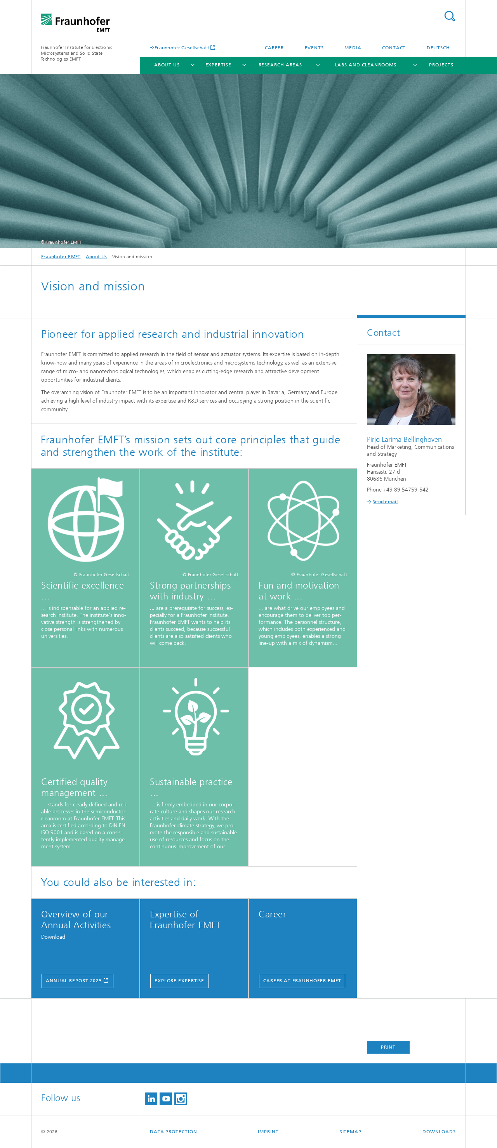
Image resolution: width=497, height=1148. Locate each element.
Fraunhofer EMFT (61, 256)
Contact (394, 47)
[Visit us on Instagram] (180, 1098)
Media (352, 47)
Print (388, 1047)
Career (274, 47)
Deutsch (438, 47)
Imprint (268, 1131)
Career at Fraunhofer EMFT (302, 980)
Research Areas (280, 65)
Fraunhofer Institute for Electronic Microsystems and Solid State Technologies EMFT (77, 53)
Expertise (218, 65)
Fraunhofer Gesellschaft (182, 47)
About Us (167, 65)
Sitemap (350, 1131)
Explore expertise (179, 980)
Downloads (439, 1131)
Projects (441, 65)
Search (449, 16)
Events (314, 47)
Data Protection (173, 1131)
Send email (385, 501)
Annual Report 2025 (74, 980)
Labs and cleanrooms (365, 65)
